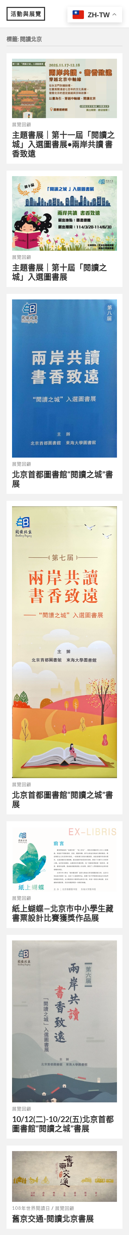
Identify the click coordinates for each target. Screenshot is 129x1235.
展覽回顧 (21, 124)
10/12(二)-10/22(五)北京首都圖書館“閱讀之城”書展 (63, 1123)
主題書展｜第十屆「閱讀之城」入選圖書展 (59, 272)
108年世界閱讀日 (31, 1208)
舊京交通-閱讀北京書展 (53, 1218)
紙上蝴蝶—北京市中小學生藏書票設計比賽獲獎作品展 (63, 913)
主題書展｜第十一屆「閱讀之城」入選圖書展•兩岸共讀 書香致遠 (63, 144)
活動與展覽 (26, 13)
